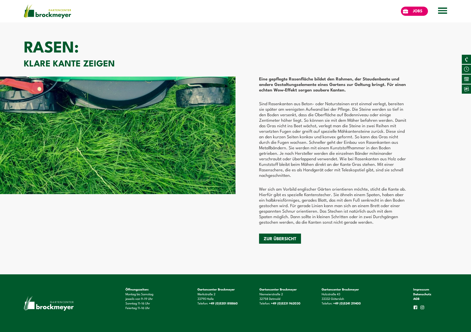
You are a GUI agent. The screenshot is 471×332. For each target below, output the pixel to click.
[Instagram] (423, 307)
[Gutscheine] (466, 89)
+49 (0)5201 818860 (223, 303)
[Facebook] (415, 307)
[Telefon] (466, 59)
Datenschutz (422, 294)
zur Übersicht (280, 239)
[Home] (47, 11)
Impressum (421, 289)
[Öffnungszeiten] (466, 69)
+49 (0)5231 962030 (285, 303)
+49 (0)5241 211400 (347, 303)
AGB (416, 299)
